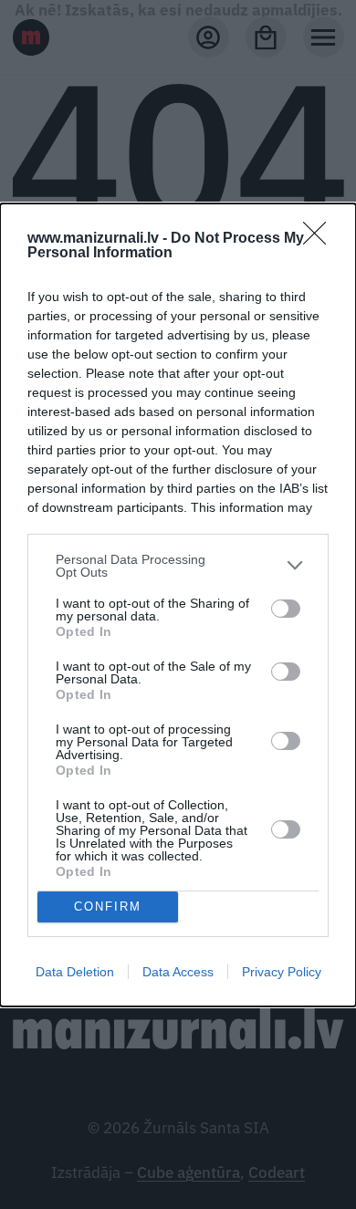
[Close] (320, 239)
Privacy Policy (281, 971)
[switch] (285, 608)
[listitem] (178, 565)
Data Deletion (75, 971)
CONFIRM (107, 906)
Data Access (178, 971)
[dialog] (178, 604)
